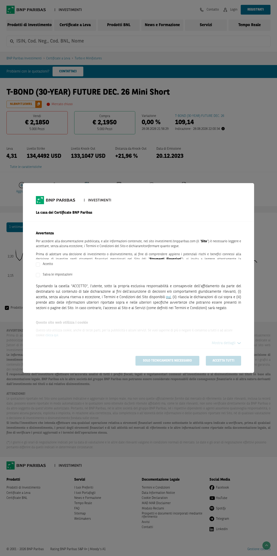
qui (168, 297)
